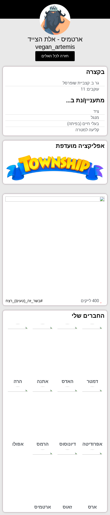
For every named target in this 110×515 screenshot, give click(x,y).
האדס (67, 381)
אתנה (42, 381)
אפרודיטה (92, 444)
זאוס (67, 507)
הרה (18, 381)
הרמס (43, 444)
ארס (92, 507)
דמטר (92, 381)
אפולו (18, 444)
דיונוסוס (67, 444)
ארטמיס (42, 507)
